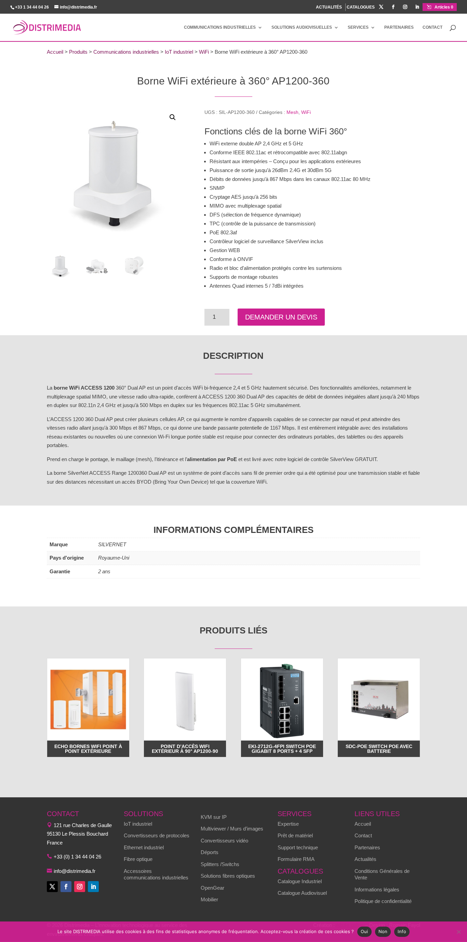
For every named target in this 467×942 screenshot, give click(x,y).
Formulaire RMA (296, 859)
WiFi (204, 52)
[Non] (458, 931)
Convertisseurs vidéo (224, 840)
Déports (209, 852)
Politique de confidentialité (383, 901)
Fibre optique (138, 859)
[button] (172, 117)
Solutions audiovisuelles (301, 27)
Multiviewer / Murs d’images (232, 829)
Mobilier (209, 899)
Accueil (55, 52)
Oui (364, 931)
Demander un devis (281, 317)
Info (402, 931)
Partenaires (399, 27)
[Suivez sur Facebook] (66, 886)
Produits (78, 52)
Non (383, 931)
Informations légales (377, 889)
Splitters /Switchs (220, 864)
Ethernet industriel (144, 847)
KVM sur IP (214, 817)
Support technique (298, 847)
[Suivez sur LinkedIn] (93, 886)
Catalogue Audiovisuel (302, 893)
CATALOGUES (361, 7)
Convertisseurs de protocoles (156, 835)
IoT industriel (179, 52)
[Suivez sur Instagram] (79, 886)
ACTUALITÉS (329, 7)
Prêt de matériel (295, 835)
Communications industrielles (220, 27)
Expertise (288, 824)
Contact (432, 27)
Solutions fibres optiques (228, 876)
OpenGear (212, 888)
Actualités (365, 859)
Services (358, 27)
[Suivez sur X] (52, 886)
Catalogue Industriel (300, 881)
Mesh (292, 112)
